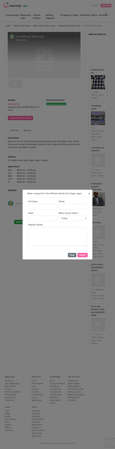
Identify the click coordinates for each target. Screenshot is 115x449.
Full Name (33, 201)
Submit (82, 255)
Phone (62, 201)
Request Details (35, 224)
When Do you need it (68, 213)
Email (30, 213)
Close (72, 255)
